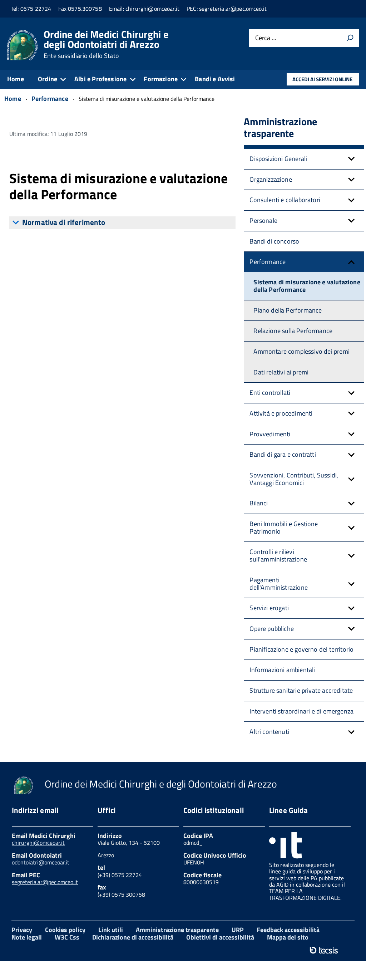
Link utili (110, 930)
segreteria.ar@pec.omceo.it (45, 882)
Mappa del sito (287, 937)
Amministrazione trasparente (177, 930)
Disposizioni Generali (278, 158)
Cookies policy (65, 930)
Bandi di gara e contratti (282, 454)
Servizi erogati (269, 608)
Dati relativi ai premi (280, 372)
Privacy (21, 930)
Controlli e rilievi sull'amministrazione (278, 555)
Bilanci (258, 503)
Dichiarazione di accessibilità (132, 937)
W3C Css (67, 937)
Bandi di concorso (274, 241)
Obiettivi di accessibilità (220, 937)
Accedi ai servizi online (322, 79)
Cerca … (265, 38)
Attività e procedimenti (280, 413)
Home (15, 79)
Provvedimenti (269, 434)
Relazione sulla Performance (292, 330)
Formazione (161, 79)
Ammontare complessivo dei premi (301, 351)
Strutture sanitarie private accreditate (301, 690)
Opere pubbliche (271, 628)
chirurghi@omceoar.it (38, 842)
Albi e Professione (100, 79)
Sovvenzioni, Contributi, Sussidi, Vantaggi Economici (293, 478)
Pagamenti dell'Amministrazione (278, 583)
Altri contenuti (269, 731)
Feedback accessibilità (288, 930)
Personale (263, 220)
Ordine (47, 79)
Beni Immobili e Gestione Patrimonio (283, 527)
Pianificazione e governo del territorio (301, 649)
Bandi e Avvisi (215, 79)
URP (238, 930)
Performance (267, 261)
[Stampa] (350, 38)
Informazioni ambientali (282, 670)
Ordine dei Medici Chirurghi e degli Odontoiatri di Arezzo (106, 44)
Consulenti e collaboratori (284, 200)
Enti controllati (269, 392)
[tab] (122, 222)
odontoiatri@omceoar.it (40, 862)
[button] (351, 159)
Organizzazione (270, 179)
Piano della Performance (287, 310)
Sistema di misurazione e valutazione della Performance (306, 285)
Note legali (26, 937)
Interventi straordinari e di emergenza (301, 711)
